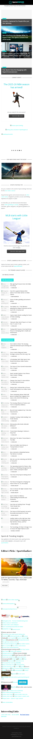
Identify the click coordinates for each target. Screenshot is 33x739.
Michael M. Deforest (15, 530)
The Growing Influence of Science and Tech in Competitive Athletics (20, 404)
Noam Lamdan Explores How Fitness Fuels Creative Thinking (20, 374)
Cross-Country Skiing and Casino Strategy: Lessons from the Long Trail (20, 353)
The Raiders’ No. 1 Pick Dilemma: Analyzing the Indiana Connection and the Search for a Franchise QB (20, 308)
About (27, 726)
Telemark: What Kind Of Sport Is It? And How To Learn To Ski (20, 323)
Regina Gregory (14, 485)
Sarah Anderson (15, 296)
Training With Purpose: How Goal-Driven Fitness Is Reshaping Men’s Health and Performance (20, 330)
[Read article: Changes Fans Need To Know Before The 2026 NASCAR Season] (5, 382)
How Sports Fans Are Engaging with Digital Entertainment (14, 71)
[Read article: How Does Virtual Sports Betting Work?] (5, 477)
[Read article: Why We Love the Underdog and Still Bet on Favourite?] (5, 461)
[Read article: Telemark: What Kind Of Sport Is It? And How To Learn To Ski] (5, 324)
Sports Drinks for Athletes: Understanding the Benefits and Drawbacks (18, 497)
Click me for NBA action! (17, 116)
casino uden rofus (5, 714)
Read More (5, 587)
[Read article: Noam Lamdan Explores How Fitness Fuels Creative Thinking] (5, 375)
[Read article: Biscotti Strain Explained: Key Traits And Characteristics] (5, 412)
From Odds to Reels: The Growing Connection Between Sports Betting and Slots (20, 345)
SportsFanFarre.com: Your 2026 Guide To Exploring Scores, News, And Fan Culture (16, 55)
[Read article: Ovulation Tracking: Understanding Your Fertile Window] (5, 419)
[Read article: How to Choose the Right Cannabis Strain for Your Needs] (5, 491)
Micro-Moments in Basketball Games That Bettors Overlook (19, 453)
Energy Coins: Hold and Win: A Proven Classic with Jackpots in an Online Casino (20, 388)
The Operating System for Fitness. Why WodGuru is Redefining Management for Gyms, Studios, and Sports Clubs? (20, 467)
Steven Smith (14, 287)
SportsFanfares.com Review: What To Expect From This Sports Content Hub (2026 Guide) (15, 37)
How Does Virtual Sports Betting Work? (20, 475)
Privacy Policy (21, 726)
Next (29, 141)
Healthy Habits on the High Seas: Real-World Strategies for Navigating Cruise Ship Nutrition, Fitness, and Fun (20, 520)
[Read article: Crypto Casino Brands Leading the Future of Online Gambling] (5, 317)
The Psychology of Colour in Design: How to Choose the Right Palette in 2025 (21, 527)
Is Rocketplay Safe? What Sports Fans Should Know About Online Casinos (20, 360)
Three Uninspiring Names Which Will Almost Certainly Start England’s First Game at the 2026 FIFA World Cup (19, 396)
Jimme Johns (6, 584)
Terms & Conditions (11, 726)
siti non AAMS (15, 714)
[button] (30, 555)
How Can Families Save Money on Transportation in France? (19, 446)
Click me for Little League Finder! (17, 251)
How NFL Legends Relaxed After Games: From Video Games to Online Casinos (20, 292)
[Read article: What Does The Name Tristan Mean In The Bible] (5, 440)
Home (3, 726)
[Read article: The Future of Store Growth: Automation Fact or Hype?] (5, 368)
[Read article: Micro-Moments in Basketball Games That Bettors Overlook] (5, 454)
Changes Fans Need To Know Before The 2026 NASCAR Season (20, 381)
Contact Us (16, 728)
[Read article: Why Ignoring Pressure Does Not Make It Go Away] (5, 286)
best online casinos (10, 190)
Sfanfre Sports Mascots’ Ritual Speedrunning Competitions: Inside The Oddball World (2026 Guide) (16, 580)
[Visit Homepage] (17, 2)
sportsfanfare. (4, 543)
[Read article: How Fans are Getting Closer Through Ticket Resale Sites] (5, 506)
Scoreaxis (11, 274)
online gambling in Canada (11, 204)
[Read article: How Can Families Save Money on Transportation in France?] (5, 447)
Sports (4, 18)
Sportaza (3, 716)
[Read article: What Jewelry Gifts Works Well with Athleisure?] (5, 426)
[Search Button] (31, 2)
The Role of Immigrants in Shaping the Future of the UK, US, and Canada (20, 482)
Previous (4, 141)
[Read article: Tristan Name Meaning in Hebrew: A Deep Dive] (5, 433)
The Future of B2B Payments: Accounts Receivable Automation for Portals (20, 512)
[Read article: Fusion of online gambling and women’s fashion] (5, 302)
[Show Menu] (2, 2)
